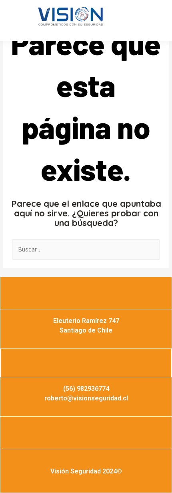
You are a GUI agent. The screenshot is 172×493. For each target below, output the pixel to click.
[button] (27, 22)
